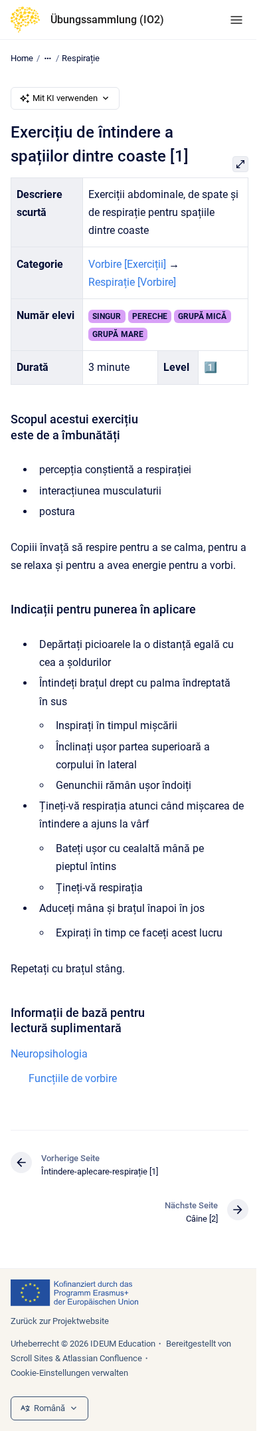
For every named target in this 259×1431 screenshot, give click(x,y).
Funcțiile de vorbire (73, 1078)
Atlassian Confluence (102, 1358)
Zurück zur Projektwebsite (60, 1321)
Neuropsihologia (49, 1053)
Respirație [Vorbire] (132, 282)
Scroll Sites (32, 1358)
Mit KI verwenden (65, 98)
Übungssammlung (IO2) (107, 19)
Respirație (81, 58)
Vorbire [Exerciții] (127, 264)
